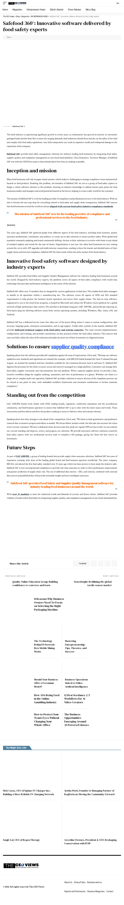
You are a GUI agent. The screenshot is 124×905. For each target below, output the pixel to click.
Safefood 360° (13, 154)
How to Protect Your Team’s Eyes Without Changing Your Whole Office (46, 719)
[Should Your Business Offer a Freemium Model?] (46, 668)
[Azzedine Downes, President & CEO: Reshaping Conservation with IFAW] (92, 819)
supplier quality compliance (82, 346)
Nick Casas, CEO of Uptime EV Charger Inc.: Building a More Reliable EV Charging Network (28, 792)
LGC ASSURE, (23, 456)
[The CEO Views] (17, 3)
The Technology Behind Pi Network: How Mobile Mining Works (44, 646)
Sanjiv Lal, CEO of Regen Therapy (21, 840)
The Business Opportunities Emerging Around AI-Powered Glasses (76, 719)
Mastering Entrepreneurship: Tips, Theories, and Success (76, 646)
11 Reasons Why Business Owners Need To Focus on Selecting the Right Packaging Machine (49, 604)
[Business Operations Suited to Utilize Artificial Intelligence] (77, 668)
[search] (112, 3)
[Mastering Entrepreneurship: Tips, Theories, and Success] (77, 630)
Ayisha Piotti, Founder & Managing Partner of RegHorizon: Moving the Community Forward (89, 792)
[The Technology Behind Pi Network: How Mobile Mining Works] (46, 630)
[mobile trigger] (5, 3)
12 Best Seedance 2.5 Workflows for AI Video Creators (77, 698)
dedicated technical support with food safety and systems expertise (49, 329)
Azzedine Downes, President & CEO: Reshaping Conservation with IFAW (90, 841)
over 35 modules (21, 494)
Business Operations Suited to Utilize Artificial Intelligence (76, 683)
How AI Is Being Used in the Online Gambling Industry (46, 698)
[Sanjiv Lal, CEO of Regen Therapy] (31, 819)
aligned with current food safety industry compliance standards (81, 206)
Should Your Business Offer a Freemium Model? (46, 683)
